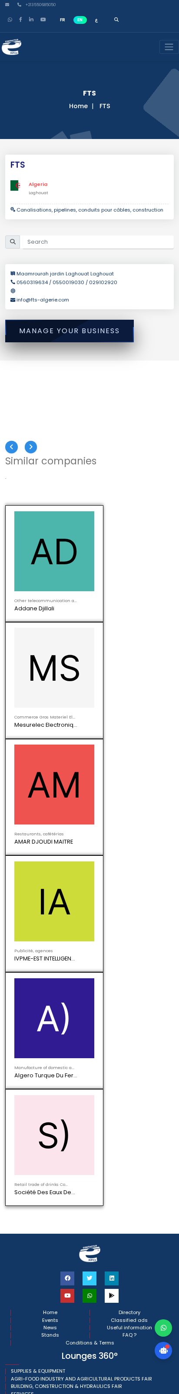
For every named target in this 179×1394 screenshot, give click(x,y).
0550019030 (68, 282)
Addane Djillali (34, 608)
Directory (129, 729)
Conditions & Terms (90, 759)
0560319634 (33, 282)
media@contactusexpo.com (54, 899)
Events (50, 736)
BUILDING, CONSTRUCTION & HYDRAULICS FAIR (66, 802)
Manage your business (69, 331)
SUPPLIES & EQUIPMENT (38, 787)
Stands (50, 751)
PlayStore (30, 881)
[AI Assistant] (163, 1350)
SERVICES (22, 810)
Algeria (38, 184)
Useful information (129, 744)
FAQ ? (129, 751)
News (50, 744)
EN (80, 20)
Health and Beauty (33, 818)
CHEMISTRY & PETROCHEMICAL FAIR (53, 825)
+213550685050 (39, 5)
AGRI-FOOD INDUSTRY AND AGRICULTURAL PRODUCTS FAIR (81, 795)
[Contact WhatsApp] (163, 1328)
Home (78, 106)
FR (62, 20)
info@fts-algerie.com (43, 299)
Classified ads (129, 736)
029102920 (103, 282)
